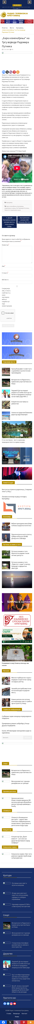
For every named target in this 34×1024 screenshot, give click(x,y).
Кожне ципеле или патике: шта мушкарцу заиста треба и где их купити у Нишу (21, 701)
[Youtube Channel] (14, 1003)
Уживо (17, 1016)
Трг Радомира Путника (22, 208)
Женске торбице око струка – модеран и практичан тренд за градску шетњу (21, 680)
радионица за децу (10, 208)
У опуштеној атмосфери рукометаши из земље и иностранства (20, 945)
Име (3, 266)
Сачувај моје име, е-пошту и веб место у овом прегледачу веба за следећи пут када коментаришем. (6, 297)
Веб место (5, 279)
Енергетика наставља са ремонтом (16, 8)
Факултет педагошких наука (13, 210)
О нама (9, 1013)
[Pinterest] (14, 72)
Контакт (24, 1013)
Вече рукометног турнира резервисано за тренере (20, 782)
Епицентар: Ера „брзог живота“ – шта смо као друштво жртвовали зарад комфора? (20, 840)
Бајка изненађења (11, 206)
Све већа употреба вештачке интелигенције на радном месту (21, 691)
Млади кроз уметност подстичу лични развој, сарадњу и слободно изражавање (20, 896)
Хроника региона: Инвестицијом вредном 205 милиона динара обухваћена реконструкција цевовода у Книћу (21, 802)
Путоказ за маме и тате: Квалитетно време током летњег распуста (20, 553)
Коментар (5, 245)
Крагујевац (9, 202)
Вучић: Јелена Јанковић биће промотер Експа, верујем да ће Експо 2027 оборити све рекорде (20, 989)
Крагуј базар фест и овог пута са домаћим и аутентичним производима (21, 371)
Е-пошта (5, 273)
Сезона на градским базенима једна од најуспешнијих (21, 414)
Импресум (16, 1013)
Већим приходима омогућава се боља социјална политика (21, 525)
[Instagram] (11, 1003)
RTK (12, 49)
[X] (7, 72)
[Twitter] (8, 1003)
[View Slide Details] (17, 455)
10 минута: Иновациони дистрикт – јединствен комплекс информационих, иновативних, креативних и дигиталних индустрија (21, 821)
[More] (17, 72)
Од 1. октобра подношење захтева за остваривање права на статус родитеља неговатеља (21, 978)
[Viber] (10, 72)
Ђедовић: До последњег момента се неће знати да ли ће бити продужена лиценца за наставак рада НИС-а (21, 394)
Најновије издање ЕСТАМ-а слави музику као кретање (21, 905)
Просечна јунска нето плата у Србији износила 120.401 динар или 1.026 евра (21, 536)
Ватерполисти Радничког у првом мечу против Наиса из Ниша (21, 382)
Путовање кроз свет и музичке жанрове (19, 884)
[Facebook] (3, 72)
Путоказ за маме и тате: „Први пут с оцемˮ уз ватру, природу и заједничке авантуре (20, 565)
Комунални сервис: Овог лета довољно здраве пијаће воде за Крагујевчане (21, 856)
